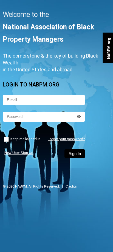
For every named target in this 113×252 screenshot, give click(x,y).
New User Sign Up (18, 153)
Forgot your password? (66, 139)
